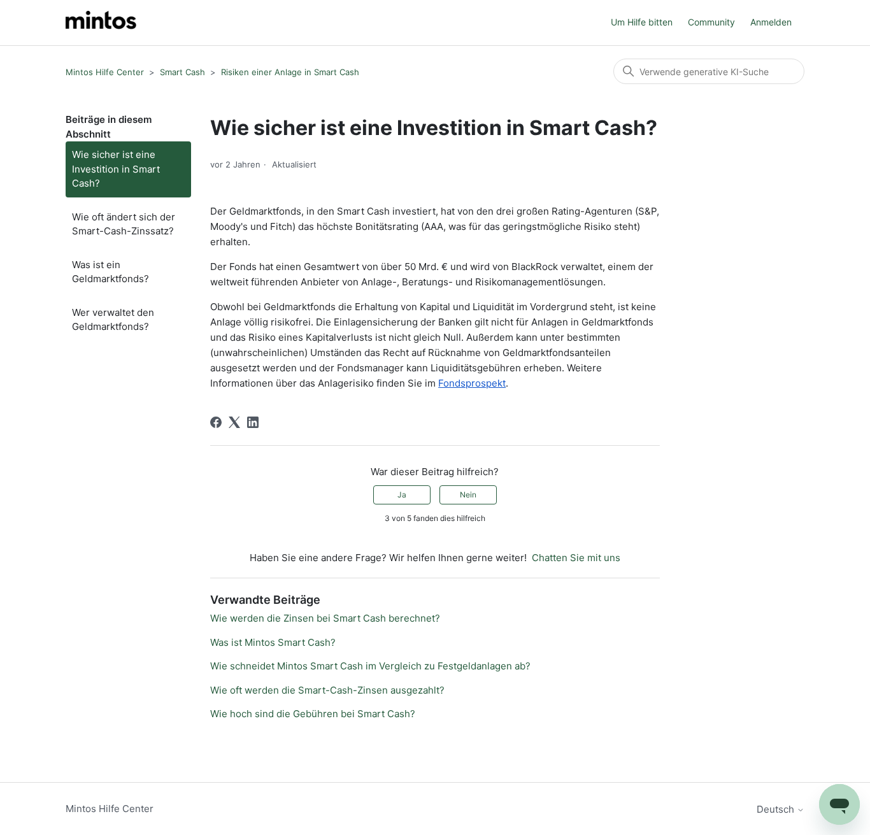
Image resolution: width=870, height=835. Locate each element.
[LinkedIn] (253, 422)
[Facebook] (216, 422)
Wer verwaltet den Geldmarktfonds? (113, 319)
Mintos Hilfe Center (105, 72)
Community (711, 22)
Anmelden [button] (771, 22)
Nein (468, 494)
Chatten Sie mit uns (576, 558)
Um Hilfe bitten (642, 22)
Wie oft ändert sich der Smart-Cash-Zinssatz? (123, 224)
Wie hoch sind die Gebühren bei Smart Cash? (312, 714)
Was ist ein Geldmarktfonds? (110, 272)
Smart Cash (182, 72)
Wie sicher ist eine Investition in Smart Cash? (116, 168)
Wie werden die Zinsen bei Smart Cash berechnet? (325, 618)
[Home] (101, 22)
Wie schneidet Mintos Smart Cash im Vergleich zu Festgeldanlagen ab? (370, 666)
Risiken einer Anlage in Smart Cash (290, 72)
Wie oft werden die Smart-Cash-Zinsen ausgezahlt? (327, 690)
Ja (401, 494)
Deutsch (777, 809)
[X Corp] (234, 422)
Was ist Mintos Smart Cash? (273, 642)
